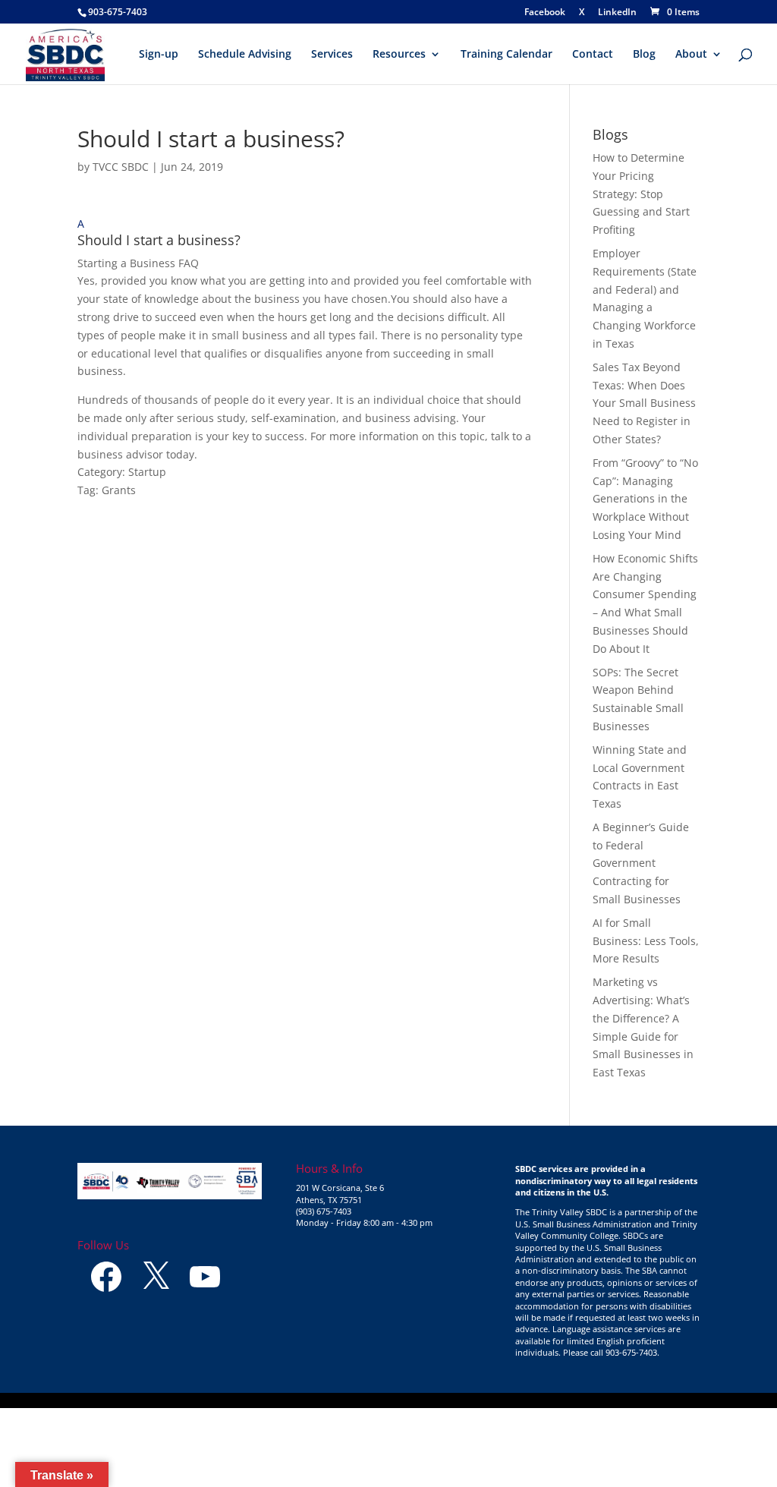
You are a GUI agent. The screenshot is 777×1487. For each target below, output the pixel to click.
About (691, 55)
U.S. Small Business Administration (583, 1224)
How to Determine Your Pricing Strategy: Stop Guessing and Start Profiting (641, 193)
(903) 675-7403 (323, 1211)
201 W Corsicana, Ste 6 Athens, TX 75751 (340, 1193)
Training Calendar (506, 55)
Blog (644, 55)
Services (332, 55)
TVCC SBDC (121, 166)
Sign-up (158, 55)
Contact (592, 55)
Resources (399, 55)
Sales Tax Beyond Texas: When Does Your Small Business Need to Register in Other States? (644, 403)
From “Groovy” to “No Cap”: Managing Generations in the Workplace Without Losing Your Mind (645, 498)
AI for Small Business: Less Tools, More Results (646, 940)
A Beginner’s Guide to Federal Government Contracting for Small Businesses (641, 863)
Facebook (544, 13)
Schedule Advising (244, 55)
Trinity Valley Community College (606, 1229)
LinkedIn (617, 13)
